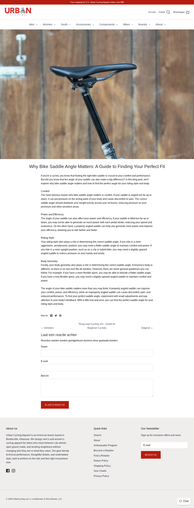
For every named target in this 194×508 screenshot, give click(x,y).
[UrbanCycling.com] (18, 12)
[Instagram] (13, 470)
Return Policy (101, 460)
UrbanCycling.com (21, 499)
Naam (44, 346)
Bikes (126, 24)
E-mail (44, 361)
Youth (64, 24)
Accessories (83, 24)
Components (107, 24)
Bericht (44, 375)
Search (97, 435)
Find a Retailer (102, 455)
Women (47, 24)
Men (31, 24)
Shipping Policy (102, 466)
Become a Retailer (104, 450)
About (159, 24)
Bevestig (151, 455)
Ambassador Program (105, 445)
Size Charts (100, 471)
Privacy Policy (101, 476)
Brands (142, 24)
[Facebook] (8, 470)
